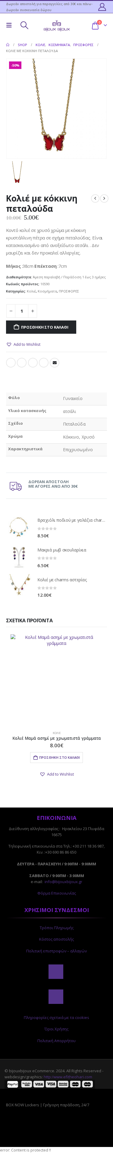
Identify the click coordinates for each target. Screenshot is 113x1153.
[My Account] (102, 7)
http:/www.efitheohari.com (68, 1077)
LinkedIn (33, 362)
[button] (11, 25)
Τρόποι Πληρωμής (57, 927)
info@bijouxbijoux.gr (63, 881)
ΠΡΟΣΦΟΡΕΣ (69, 291)
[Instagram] (55, 996)
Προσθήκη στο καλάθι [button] (59, 757)
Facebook (11, 362)
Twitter (22, 362)
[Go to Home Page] (7, 45)
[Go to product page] (18, 527)
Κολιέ (31, 291)
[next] (104, 198)
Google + (44, 362)
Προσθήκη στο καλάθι (44, 327)
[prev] (95, 198)
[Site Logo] (56, 25)
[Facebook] (55, 971)
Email (54, 362)
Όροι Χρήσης (56, 1029)
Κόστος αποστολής (56, 939)
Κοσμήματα (47, 291)
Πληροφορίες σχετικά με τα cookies (56, 1017)
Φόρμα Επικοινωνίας (56, 893)
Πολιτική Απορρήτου (56, 1040)
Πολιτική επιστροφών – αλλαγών (56, 951)
